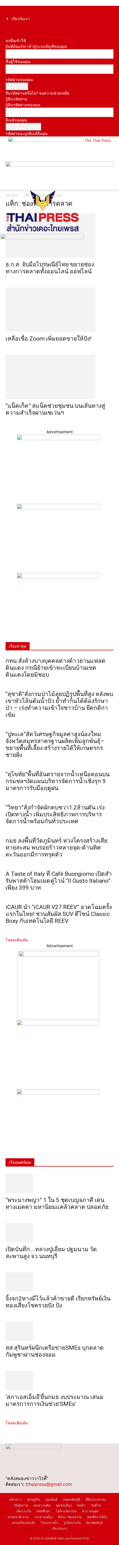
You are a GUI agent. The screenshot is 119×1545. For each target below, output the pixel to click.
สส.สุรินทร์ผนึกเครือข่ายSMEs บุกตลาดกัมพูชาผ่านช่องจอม (55, 1351)
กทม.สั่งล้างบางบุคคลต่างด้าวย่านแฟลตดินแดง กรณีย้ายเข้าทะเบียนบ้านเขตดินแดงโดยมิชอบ (55, 668)
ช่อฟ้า (81, 1505)
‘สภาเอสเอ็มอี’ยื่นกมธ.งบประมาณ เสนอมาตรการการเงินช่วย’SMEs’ (54, 1400)
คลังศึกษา (44, 1511)
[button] (9, 182)
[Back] (7, 34)
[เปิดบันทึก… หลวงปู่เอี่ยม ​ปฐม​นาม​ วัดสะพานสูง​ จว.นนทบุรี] (59, 1232)
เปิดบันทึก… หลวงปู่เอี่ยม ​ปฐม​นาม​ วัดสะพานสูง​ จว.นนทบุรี (51, 1253)
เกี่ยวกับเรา (20, 18)
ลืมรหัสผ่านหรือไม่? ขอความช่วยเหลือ (37, 93)
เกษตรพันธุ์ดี (71, 1499)
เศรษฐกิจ (33, 1499)
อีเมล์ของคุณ (16, 120)
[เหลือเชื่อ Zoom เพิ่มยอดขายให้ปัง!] (59, 309)
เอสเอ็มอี (51, 1499)
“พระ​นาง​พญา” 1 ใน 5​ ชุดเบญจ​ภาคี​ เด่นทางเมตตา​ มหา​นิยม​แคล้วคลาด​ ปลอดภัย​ (57, 1203)
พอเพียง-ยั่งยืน (97, 1517)
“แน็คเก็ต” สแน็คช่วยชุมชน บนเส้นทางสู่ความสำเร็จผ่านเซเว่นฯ (55, 409)
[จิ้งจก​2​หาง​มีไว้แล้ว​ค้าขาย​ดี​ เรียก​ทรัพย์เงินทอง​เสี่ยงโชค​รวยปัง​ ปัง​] (59, 1282)
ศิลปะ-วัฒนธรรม (70, 1517)
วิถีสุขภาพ (21, 1505)
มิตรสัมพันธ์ (94, 1522)
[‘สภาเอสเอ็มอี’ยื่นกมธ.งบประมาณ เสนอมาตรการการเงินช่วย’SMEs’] (59, 1380)
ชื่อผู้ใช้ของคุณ (18, 61)
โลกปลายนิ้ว (49, 1522)
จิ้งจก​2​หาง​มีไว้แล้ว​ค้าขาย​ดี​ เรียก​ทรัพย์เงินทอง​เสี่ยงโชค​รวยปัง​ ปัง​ (58, 1302)
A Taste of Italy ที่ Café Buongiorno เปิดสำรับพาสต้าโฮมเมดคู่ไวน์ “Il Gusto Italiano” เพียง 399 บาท (59, 881)
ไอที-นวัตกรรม (66, 1511)
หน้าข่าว (15, 1499)
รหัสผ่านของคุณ (19, 79)
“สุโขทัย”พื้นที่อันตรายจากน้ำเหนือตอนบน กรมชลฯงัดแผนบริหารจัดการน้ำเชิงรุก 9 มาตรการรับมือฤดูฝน (58, 781)
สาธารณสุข (90, 1511)
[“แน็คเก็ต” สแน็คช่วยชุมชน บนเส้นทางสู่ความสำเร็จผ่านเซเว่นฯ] (59, 377)
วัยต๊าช (96, 1505)
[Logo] (42, 230)
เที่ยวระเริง (23, 1511)
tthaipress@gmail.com (48, 1484)
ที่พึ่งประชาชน (96, 1499)
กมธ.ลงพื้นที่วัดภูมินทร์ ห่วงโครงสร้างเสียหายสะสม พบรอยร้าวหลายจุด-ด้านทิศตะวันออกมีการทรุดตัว (56, 847)
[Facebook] (7, 29)
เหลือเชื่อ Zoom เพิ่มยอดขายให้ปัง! (48, 338)
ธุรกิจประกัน (72, 1522)
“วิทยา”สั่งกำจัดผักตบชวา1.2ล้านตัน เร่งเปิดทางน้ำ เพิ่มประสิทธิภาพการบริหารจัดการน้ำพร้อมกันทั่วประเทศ (55, 814)
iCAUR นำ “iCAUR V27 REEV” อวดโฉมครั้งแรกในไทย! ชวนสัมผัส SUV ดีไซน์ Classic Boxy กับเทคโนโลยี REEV (59, 914)
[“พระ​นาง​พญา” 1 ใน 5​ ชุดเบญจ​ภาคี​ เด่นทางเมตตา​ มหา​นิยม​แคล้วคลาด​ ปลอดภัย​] (59, 1183)
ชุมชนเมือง (64, 1505)
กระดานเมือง (43, 1517)
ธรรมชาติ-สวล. (18, 1517)
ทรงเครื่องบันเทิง (23, 1522)
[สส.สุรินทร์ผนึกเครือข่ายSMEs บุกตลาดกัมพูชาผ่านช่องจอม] (59, 1331)
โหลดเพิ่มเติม (17, 940)
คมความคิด (42, 1505)
